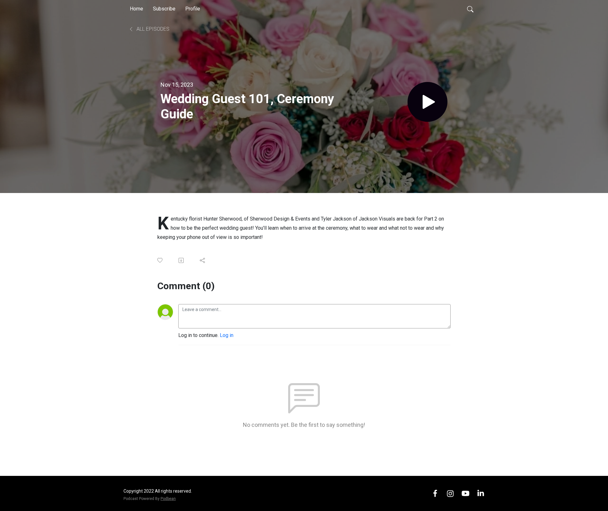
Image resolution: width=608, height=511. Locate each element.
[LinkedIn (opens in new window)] (480, 493)
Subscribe (164, 9)
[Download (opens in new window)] (181, 260)
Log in (226, 335)
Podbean (168, 498)
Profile (192, 9)
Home (136, 9)
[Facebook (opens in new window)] (435, 493)
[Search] (470, 9)
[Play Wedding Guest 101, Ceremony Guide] (427, 102)
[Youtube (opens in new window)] (465, 493)
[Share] (202, 260)
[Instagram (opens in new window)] (450, 493)
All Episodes (152, 29)
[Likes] (160, 260)
